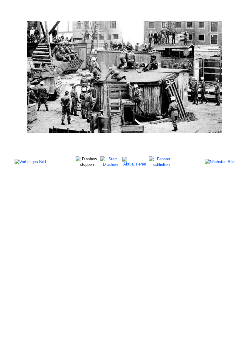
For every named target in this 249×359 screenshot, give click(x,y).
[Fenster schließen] (161, 161)
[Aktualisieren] (134, 161)
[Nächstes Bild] (219, 161)
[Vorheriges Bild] (30, 161)
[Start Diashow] (110, 161)
